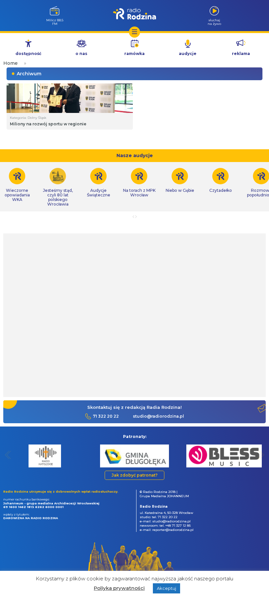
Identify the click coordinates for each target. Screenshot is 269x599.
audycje (188, 53)
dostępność (28, 53)
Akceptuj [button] (166, 588)
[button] (8, 454)
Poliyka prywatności (119, 588)
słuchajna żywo (214, 22)
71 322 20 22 (106, 416)
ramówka (134, 53)
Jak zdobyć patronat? (134, 475)
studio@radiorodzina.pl (158, 416)
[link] (57, 187)
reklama (241, 53)
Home (10, 63)
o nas (81, 53)
